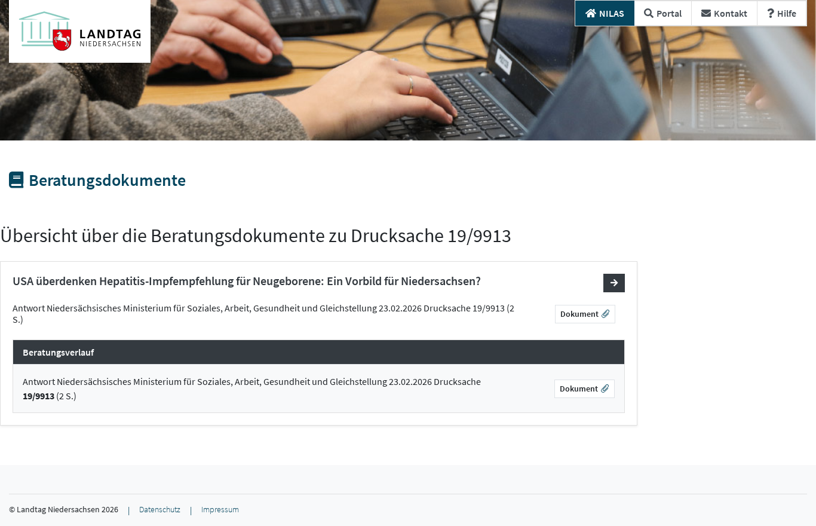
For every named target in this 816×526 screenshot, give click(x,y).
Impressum (220, 509)
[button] (614, 283)
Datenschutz (159, 509)
